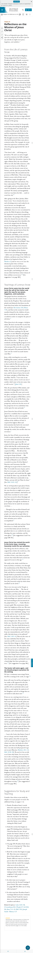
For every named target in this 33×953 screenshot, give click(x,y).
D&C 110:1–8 (11, 636)
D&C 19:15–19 (11, 482)
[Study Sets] (19, 14)
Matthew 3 (7, 262)
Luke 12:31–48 (20, 905)
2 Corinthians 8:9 (9, 907)
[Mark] (2, 31)
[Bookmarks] (23, 14)
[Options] (29, 14)
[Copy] (2, 35)
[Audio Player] (28, 948)
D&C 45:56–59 (8, 752)
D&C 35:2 (19, 909)
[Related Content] (26, 14)
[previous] (8, 951)
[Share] (2, 37)
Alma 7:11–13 (11, 909)
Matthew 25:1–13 (23, 750)
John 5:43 (18, 384)
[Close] (2, 28)
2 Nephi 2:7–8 (20, 907)
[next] (25, 951)
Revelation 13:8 (18, 308)
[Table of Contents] (2, 14)
